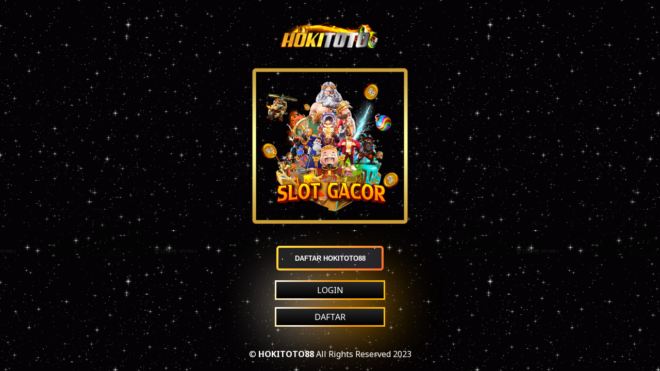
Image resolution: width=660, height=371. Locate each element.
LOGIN (330, 290)
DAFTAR (330, 317)
